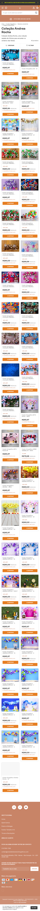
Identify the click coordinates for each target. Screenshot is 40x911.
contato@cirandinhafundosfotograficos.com (15, 852)
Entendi (34, 907)
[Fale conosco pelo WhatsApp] (6, 8)
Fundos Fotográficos (11, 24)
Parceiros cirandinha (23, 24)
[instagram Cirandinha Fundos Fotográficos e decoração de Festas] (14, 807)
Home (3, 819)
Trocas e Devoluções (8, 833)
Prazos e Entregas (7, 826)
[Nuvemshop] (20, 902)
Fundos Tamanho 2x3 (8, 830)
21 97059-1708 (6, 848)
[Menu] (3, 8)
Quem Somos (6, 822)
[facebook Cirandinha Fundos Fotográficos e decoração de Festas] (20, 807)
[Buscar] (36, 13)
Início (3, 24)
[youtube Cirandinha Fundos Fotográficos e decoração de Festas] (26, 807)
